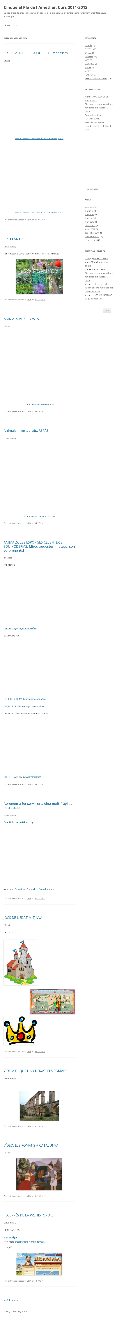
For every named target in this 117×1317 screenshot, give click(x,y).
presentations (21, 1241)
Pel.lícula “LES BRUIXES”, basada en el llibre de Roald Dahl (98, 126)
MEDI (29, 219)
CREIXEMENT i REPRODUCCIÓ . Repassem (36, 52)
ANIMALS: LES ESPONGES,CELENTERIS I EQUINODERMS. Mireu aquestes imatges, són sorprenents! (39, 546)
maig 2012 (89, 214)
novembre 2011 (92, 236)
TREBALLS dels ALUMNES (96, 78)
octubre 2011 (91, 240)
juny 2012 (89, 210)
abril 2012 (89, 218)
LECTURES (89, 63)
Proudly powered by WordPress (17, 1311)
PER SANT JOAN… (92, 118)
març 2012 (89, 221)
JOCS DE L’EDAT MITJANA (23, 917)
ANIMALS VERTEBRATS (21, 318)
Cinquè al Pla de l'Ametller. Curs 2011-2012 (45, 7)
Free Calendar (91, 188)
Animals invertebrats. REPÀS (26, 430)
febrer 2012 (90, 225)
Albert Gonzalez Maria (43, 889)
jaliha (87, 258)
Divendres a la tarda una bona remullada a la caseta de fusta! (99, 108)
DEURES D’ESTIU (100, 258)
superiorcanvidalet (28, 628)
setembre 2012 (92, 207)
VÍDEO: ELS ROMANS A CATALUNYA (31, 1145)
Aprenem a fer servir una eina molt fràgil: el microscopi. (38, 805)
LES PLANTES (14, 238)
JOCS (87, 60)
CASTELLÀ (89, 49)
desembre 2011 (92, 232)
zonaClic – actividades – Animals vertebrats (39, 404)
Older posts (11, 1300)
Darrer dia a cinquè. (94, 115)
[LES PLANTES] (39, 276)
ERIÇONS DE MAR (13, 706)
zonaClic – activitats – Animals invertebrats (39, 516)
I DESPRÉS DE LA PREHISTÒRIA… (28, 1215)
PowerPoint (20, 889)
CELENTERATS (11, 776)
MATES (88, 67)
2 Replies (8, 557)
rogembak (39, 1241)
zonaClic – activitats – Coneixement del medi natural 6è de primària (39, 139)
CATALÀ (88, 52)
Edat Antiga (10, 1237)
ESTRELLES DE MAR (14, 698)
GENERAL (89, 56)
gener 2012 (90, 229)
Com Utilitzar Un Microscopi (19, 822)
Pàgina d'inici (10, 25)
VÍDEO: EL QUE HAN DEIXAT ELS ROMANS (35, 1070)
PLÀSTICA (89, 74)
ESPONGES (9, 628)
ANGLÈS (88, 45)
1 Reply (7, 60)
